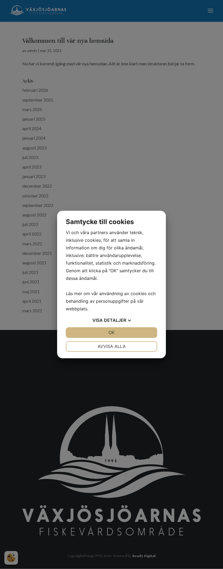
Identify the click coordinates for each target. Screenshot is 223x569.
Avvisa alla (112, 346)
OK (111, 332)
